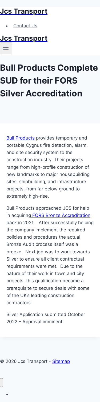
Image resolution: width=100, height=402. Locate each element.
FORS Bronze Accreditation (60, 215)
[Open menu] (6, 48)
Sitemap (61, 361)
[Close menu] (1, 382)
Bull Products (20, 138)
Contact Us (25, 25)
